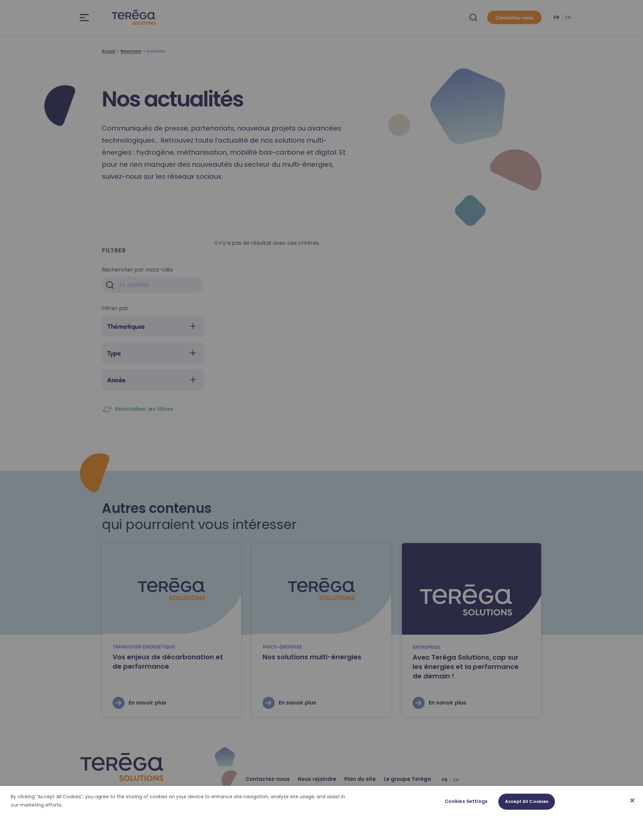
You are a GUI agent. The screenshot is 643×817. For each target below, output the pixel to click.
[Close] (632, 800)
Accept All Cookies (526, 801)
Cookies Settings (466, 801)
